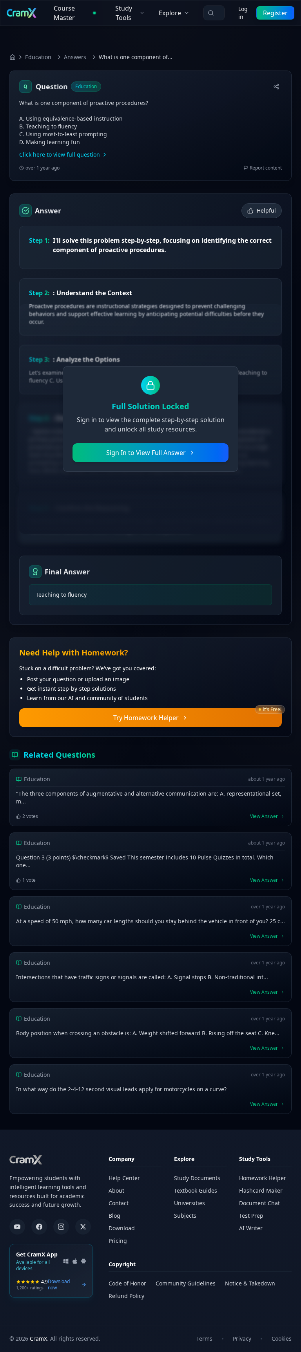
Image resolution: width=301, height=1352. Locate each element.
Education (38, 57)
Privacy (242, 1338)
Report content (266, 168)
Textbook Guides (195, 1190)
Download (122, 1228)
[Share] (276, 86)
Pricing (118, 1240)
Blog (114, 1215)
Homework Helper (262, 1178)
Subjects (185, 1215)
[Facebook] (39, 1227)
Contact (119, 1203)
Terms (204, 1338)
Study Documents (197, 1178)
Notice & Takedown (250, 1283)
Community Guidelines (186, 1283)
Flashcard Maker (261, 1190)
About (116, 1190)
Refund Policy (126, 1296)
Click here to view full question (59, 154)
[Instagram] (61, 1227)
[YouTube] (17, 1227)
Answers (75, 57)
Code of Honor (127, 1283)
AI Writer (251, 1228)
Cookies (282, 1338)
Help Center (124, 1178)
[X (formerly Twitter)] (83, 1227)
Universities (189, 1203)
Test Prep (251, 1215)
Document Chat (259, 1203)
